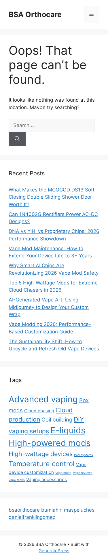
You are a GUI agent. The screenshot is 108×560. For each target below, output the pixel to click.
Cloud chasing (39, 410)
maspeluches (79, 510)
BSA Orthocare (35, 14)
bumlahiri (51, 510)
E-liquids (67, 430)
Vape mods (63, 473)
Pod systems (83, 455)
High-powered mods (49, 443)
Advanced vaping (43, 399)
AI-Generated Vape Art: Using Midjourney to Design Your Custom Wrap (49, 307)
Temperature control (42, 464)
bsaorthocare (24, 510)
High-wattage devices (41, 454)
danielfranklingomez (32, 517)
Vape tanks (17, 480)
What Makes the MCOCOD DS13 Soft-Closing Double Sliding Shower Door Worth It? (53, 197)
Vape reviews (82, 473)
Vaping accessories (46, 479)
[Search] (17, 139)
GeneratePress (54, 550)
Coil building (56, 419)
